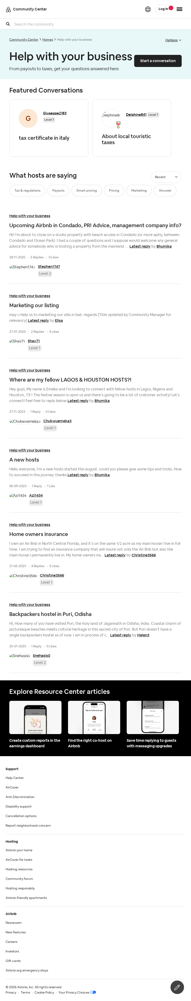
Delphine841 (136, 114)
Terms (25, 992)
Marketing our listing (34, 305)
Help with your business (29, 215)
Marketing (139, 190)
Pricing (114, 190)
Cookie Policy (44, 992)
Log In (163, 9)
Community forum (19, 879)
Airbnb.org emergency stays (27, 970)
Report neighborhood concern (28, 825)
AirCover (12, 787)
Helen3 (143, 635)
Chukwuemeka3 (57, 421)
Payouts (58, 190)
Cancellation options (21, 816)
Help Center (15, 778)
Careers (11, 942)
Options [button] (171, 40)
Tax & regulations (27, 190)
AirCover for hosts (19, 859)
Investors (12, 951)
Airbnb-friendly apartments (26, 898)
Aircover (165, 190)
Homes (47, 39)
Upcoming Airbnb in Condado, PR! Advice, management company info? (95, 225)
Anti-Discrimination (20, 797)
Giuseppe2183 (54, 113)
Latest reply (140, 246)
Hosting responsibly (20, 888)
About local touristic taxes (126, 139)
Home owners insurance (38, 534)
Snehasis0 (41, 655)
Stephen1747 (49, 266)
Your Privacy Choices (73, 992)
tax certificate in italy (44, 138)
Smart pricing (86, 190)
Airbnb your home (19, 850)
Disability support (19, 806)
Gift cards (13, 961)
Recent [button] (160, 177)
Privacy (11, 992)
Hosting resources (19, 869)
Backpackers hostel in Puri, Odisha (50, 614)
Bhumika (164, 246)
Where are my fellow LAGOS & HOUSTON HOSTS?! (70, 379)
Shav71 (34, 341)
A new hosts (24, 459)
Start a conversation (158, 60)
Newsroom (14, 923)
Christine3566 (144, 555)
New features (16, 932)
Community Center (23, 39)
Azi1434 (36, 495)
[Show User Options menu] (179, 9)
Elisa (59, 320)
